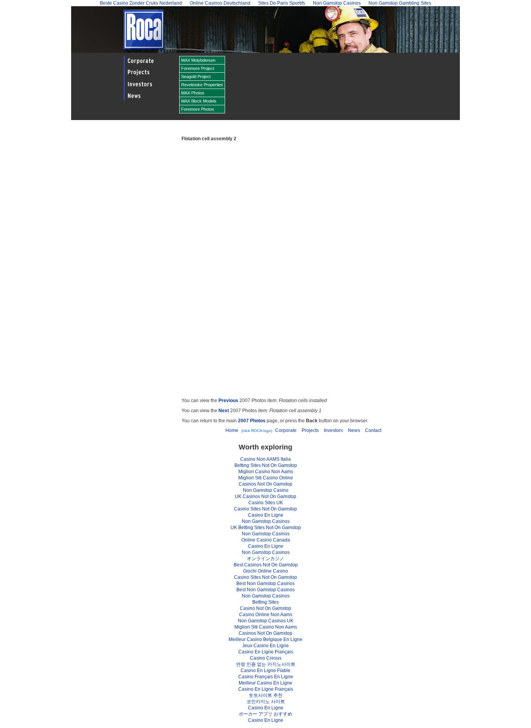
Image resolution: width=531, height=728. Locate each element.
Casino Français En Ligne (265, 676)
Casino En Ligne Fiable (265, 670)
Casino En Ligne (265, 515)
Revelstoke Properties (202, 84)
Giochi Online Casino (265, 571)
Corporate (286, 430)
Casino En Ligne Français (265, 652)
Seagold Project (196, 76)
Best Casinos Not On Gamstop (266, 565)
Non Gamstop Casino (265, 490)
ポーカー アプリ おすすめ (265, 714)
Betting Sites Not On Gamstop (265, 465)
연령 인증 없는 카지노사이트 (265, 664)
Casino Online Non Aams (265, 614)
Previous (228, 400)
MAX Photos (192, 93)
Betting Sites (265, 602)
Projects (310, 430)
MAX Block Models (199, 101)
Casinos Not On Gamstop (265, 484)
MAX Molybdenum (198, 60)
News (354, 430)
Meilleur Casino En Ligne (265, 683)
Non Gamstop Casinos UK (265, 621)
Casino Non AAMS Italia (265, 459)
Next (223, 410)
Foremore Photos (197, 109)
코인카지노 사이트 (265, 701)
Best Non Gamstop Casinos (265, 583)
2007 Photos (252, 420)
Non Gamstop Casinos (266, 521)
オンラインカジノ (265, 558)
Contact (373, 430)
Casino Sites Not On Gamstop (265, 509)
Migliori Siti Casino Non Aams (265, 627)
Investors (333, 430)
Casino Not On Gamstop (265, 608)
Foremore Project (197, 68)
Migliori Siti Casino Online (265, 478)
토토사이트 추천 (266, 695)
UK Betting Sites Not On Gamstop (266, 527)
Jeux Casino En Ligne (265, 645)
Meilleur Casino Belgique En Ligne (265, 639)
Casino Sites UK (265, 502)
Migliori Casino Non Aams (265, 471)
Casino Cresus (265, 658)
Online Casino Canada (265, 540)
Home (231, 430)
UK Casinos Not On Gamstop (265, 496)
